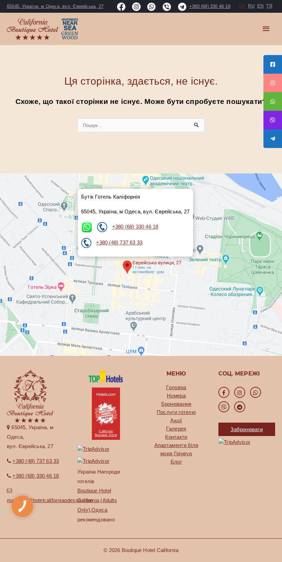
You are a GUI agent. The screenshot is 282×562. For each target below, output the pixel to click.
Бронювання (176, 404)
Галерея (176, 429)
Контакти (176, 437)
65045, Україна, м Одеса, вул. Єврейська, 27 (55, 6)
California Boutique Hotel (106, 433)
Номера (176, 396)
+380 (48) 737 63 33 (119, 242)
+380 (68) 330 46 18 (135, 227)
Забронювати (246, 429)
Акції (176, 420)
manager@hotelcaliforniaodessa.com (50, 500)
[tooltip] (272, 64)
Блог (176, 462)
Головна (176, 387)
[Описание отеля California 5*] (106, 375)
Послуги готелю (176, 412)
